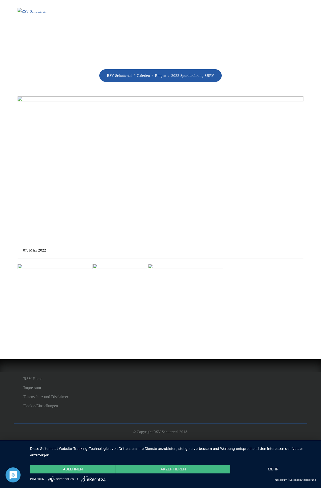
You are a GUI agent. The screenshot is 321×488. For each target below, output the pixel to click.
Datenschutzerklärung (302, 479)
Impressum (32, 388)
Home (140, 12)
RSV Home (33, 379)
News (190, 12)
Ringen (216, 12)
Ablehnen (73, 469)
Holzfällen (250, 12)
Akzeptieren (173, 469)
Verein (165, 12)
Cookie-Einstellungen (41, 406)
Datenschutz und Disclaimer (46, 397)
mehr (273, 469)
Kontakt (288, 12)
